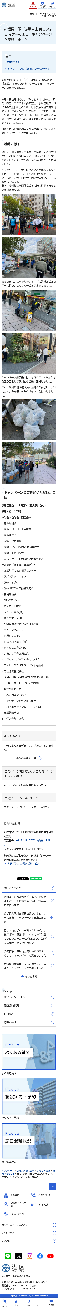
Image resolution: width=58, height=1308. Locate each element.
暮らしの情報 (43, 1171)
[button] (33, 5)
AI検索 (51, 1305)
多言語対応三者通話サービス (24, 863)
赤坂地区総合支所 (25, 1171)
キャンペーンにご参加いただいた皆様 (28, 69)
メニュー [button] (40, 1305)
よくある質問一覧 (26, 758)
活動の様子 (13, 62)
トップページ (8, 1171)
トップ (4, 1305)
